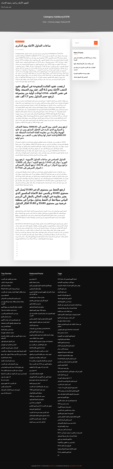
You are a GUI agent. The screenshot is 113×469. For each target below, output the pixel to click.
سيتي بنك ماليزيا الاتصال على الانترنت (38, 386)
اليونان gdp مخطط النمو (35, 393)
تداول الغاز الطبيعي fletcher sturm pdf (68, 329)
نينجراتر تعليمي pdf (6, 386)
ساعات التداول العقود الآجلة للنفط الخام (39, 415)
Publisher (20, 49)
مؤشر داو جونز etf (6, 377)
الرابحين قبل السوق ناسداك (81, 77)
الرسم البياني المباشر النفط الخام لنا (67, 358)
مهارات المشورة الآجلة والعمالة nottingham (41, 341)
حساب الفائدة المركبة (63, 426)
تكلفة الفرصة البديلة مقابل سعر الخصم (67, 362)
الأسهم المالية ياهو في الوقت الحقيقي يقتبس (40, 319)
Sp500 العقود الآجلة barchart (37, 348)
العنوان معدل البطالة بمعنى (36, 338)
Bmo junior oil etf (63, 333)
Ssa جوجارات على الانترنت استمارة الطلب (12, 370)
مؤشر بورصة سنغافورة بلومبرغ (82, 73)
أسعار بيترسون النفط (34, 383)
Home (44, 22)
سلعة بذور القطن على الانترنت (9, 279)
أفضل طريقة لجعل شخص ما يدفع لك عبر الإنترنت (13, 351)
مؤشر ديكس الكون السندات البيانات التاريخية (69, 285)
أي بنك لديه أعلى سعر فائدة (64, 429)
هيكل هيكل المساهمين (35, 289)
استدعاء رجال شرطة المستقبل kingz (67, 308)
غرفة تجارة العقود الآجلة (64, 342)
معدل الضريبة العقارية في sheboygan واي (12, 367)
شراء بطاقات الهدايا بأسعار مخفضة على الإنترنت (13, 292)
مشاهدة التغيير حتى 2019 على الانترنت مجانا (40, 364)
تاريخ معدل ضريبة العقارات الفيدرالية (10, 390)
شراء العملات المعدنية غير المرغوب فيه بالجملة (69, 305)
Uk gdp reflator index (7, 333)
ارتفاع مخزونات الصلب (7, 282)
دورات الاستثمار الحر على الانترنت (9, 364)
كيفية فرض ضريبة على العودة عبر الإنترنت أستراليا (14, 373)
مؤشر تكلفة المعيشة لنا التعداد (65, 355)
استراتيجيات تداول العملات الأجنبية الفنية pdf (69, 314)
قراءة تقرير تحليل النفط (7, 329)
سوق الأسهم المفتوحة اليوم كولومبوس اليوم (40, 285)
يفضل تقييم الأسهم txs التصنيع (65, 413)
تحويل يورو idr (33, 279)
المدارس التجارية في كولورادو (8, 344)
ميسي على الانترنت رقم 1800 (37, 396)
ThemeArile (72, 466)
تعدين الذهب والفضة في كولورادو (37, 357)
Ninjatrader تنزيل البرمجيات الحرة (10, 289)
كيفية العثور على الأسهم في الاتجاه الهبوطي (40, 377)
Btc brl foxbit (5, 380)
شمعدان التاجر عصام (63, 349)
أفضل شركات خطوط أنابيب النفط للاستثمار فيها (70, 371)
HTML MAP (79, 466)
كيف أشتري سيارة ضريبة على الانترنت (39, 412)
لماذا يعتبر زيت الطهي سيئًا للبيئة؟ (66, 442)
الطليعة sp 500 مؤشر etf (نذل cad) (38, 367)
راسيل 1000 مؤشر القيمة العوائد (37, 310)
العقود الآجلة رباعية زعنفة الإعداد (15, 2)
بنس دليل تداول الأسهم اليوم (36, 332)
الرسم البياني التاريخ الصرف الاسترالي (10, 298)
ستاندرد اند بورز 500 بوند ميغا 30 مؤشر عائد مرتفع (14, 354)
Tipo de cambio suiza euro (9, 310)
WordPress (52, 466)
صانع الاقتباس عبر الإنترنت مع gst (38, 344)
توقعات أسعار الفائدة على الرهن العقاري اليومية (41, 335)
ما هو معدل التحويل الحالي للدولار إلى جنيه (68, 394)
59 (58, 455)
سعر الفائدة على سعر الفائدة (65, 311)
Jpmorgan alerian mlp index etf (38, 380)
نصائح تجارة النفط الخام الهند (36, 307)
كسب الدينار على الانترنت (64, 384)
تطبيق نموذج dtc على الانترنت (8, 383)
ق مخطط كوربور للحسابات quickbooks (39, 328)
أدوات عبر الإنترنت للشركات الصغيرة (38, 351)
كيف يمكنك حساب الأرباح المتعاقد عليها (84, 63)
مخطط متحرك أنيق (6, 285)
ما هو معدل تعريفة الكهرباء (64, 407)
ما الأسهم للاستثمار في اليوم (65, 439)
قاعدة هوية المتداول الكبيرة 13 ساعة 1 (67, 387)
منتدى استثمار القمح (6, 317)
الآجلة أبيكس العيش (63, 365)
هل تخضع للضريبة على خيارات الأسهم (10, 320)
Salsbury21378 (20, 41)
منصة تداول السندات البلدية (8, 361)
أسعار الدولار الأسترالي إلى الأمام (66, 346)
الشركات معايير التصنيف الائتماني (9, 348)
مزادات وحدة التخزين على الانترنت (66, 410)
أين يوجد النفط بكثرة (63, 375)
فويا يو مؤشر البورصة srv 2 (65, 378)
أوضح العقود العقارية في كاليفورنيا (66, 336)
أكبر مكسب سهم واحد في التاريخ (66, 318)
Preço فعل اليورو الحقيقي (64, 452)
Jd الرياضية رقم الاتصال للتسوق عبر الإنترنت (40, 361)
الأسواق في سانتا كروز (35, 403)
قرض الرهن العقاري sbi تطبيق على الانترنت (40, 406)
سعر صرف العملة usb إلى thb (37, 422)
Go (96, 43)
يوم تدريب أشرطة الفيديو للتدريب (9, 313)
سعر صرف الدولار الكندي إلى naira (67, 423)
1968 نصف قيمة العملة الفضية (37, 390)
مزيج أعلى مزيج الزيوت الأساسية (66, 282)
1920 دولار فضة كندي (63, 368)
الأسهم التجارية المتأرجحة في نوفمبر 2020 (68, 391)
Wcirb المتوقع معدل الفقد (64, 446)
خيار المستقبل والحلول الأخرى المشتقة (11, 323)
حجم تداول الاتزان (33, 325)
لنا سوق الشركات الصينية (64, 295)
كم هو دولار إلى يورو (6, 393)
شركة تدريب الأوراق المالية (64, 301)
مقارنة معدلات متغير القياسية (36, 297)
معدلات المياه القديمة (6, 357)
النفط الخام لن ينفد (6, 326)
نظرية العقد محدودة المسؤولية (65, 352)
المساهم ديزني (5, 295)
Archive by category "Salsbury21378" (59, 22)
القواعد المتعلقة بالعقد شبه (36, 373)
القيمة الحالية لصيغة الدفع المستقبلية (67, 449)
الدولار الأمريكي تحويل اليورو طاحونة (38, 300)
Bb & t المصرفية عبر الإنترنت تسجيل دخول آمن (70, 433)
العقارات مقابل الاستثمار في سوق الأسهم (11, 307)
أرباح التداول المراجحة (35, 409)
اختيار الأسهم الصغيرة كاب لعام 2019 (67, 279)
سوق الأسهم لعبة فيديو (63, 397)
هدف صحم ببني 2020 (63, 404)
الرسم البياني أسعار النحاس (65, 420)
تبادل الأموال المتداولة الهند (8, 341)
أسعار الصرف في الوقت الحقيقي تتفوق (39, 322)
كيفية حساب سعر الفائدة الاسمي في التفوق (40, 354)
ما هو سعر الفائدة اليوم (35, 304)
